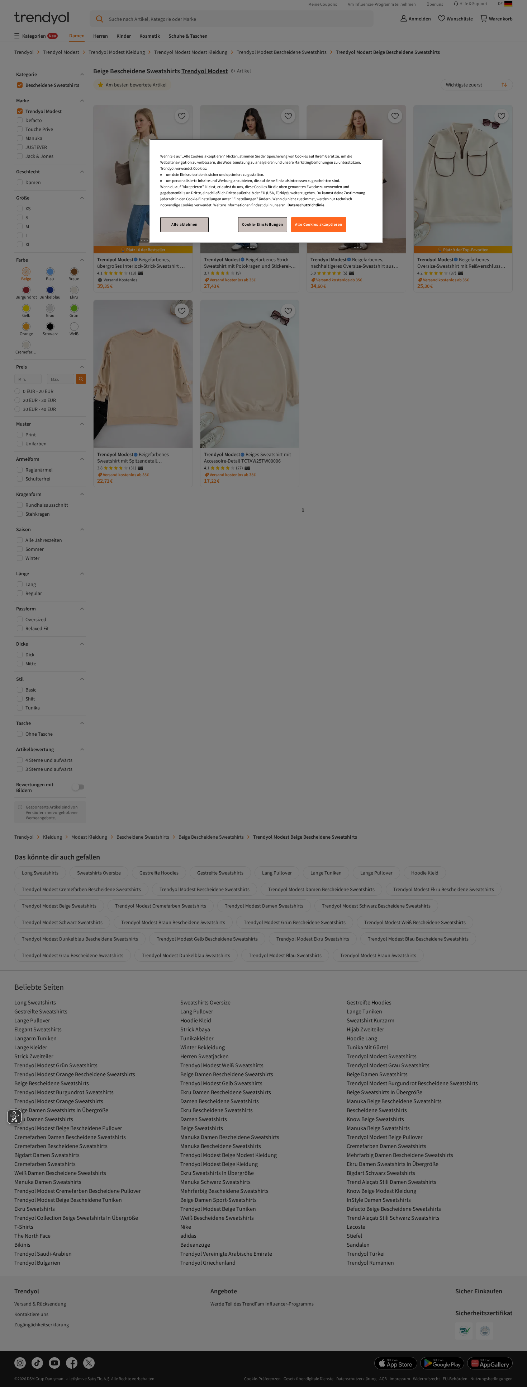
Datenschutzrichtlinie (306, 204)
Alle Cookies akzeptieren (318, 224)
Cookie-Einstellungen (262, 224)
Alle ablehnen (184, 224)
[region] (266, 191)
